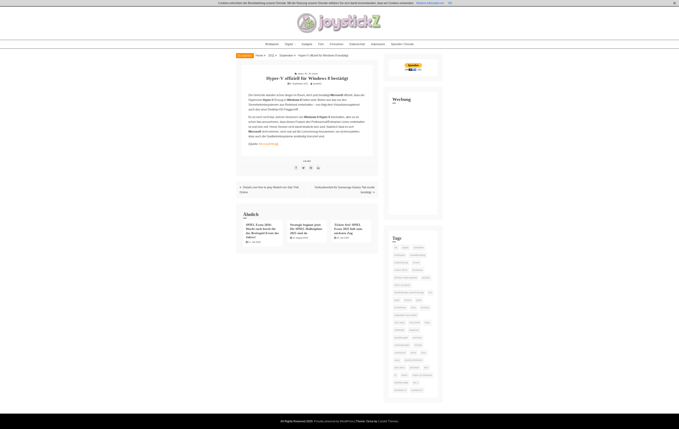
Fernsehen (336, 44)
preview (417, 337)
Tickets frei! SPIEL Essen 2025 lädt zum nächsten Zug (348, 229)
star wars (399, 367)
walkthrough (401, 382)
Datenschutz (357, 44)
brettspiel (399, 255)
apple (405, 247)
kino (413, 307)
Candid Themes (388, 421)
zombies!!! (417, 390)
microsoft (415, 322)
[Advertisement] (413, 158)
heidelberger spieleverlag (409, 292)
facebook (418, 270)
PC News (313, 74)
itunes (407, 300)
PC (306, 74)
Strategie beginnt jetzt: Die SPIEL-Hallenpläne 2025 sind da (306, 229)
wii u (416, 382)
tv (395, 375)
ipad (396, 300)
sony (397, 360)
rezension (400, 352)
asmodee (419, 247)
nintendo (399, 330)
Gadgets (307, 44)
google (426, 277)
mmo (427, 322)
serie (413, 352)
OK (450, 3)
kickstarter (400, 307)
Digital (289, 44)
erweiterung (401, 262)
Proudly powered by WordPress (334, 421)
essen (416, 262)
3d (395, 247)
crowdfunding (417, 255)
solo (423, 352)
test (426, 367)
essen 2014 (401, 270)
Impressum (378, 44)
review (418, 345)
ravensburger (402, 345)
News (301, 74)
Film (321, 44)
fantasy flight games (405, 277)
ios (430, 292)
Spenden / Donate (402, 44)
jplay (419, 300)
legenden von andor (405, 315)
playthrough (401, 337)
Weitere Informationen (430, 3)
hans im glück (402, 285)
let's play (399, 322)
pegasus (414, 330)
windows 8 (400, 390)
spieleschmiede (413, 360)
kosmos (425, 307)
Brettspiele (272, 44)
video (404, 375)
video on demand (422, 375)
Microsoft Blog (268, 143)
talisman (414, 367)
